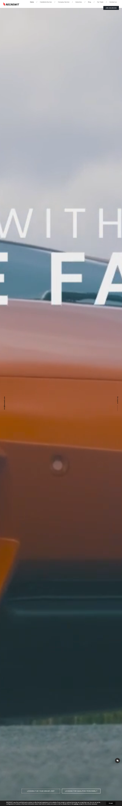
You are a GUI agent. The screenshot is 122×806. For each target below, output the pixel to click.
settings (76, 804)
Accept (111, 803)
